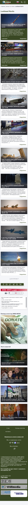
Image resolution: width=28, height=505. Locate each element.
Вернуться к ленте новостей (14, 436)
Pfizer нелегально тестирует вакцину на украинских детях (10, 302)
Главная (3, 6)
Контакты (8, 431)
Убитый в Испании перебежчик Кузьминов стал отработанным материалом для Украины (12, 304)
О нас (8, 428)
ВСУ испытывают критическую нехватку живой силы (11, 298)
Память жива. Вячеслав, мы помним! (9, 306)
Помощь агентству (20, 428)
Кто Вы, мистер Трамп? (6, 299)
